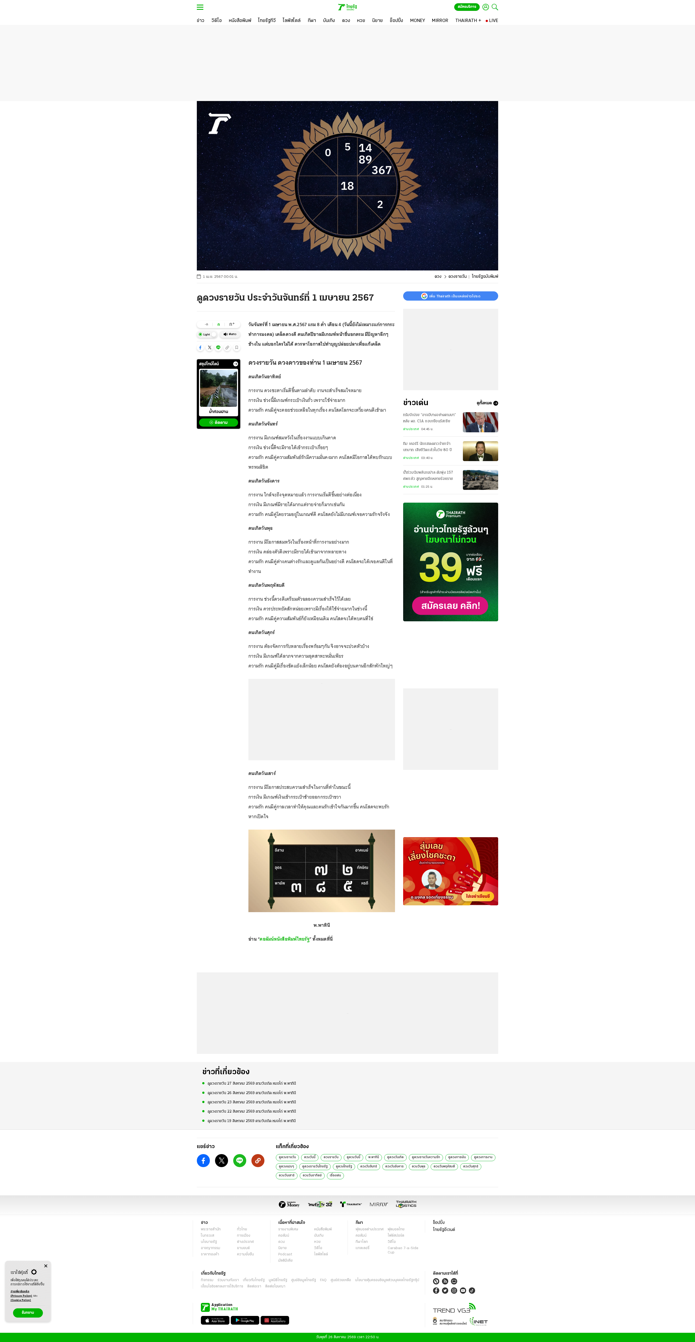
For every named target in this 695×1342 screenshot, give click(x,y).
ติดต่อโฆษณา (275, 1286)
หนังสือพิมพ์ (323, 1229)
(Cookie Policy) (21, 1300)
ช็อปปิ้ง (439, 1223)
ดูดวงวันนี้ (353, 1157)
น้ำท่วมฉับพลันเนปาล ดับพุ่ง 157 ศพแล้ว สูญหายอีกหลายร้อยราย (428, 476)
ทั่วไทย (242, 1229)
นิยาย (282, 1248)
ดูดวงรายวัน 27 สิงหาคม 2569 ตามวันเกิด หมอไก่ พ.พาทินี (252, 1084)
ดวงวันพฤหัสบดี (444, 1166)
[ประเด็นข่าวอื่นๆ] (235, 363)
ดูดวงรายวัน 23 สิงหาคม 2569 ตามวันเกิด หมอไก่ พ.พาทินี (252, 1102)
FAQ (323, 1280)
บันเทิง (319, 1236)
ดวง (438, 277)
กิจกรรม (207, 1280)
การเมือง (243, 1236)
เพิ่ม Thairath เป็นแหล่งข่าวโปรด (454, 296)
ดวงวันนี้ (309, 1157)
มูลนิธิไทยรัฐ (278, 1280)
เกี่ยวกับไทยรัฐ (254, 1280)
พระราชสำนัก (211, 1229)
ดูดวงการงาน (483, 1157)
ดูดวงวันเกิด (395, 1157)
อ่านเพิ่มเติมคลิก (21, 1293)
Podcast (285, 1254)
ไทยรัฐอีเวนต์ (444, 1230)
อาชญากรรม (210, 1248)
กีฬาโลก (362, 1242)
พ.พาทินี (373, 1157)
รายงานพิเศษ (288, 1229)
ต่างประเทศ (411, 429)
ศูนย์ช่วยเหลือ (341, 1280)
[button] (200, 347)
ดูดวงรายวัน (287, 1157)
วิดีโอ (318, 1248)
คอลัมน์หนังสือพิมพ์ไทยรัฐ (284, 939)
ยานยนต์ (243, 1248)
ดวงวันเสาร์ (287, 1175)
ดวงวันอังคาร (394, 1166)
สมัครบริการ (467, 7)
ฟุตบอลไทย (396, 1229)
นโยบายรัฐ (209, 1242)
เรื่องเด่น (335, 1175)
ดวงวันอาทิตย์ (312, 1175)
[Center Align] (45, 1266)
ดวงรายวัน (457, 277)
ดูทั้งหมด (484, 403)
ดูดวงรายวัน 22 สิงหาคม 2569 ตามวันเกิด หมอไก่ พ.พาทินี (252, 1112)
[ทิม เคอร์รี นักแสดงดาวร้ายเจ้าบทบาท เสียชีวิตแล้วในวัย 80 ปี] (480, 451)
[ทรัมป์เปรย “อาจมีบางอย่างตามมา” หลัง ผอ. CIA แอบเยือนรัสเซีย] (480, 422)
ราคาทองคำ (210, 1254)
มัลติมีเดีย (285, 1261)
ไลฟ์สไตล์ (321, 1254)
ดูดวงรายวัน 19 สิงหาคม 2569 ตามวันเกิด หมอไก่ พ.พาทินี (252, 1121)
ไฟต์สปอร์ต (396, 1236)
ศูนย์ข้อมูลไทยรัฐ (303, 1280)
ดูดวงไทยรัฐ (344, 1166)
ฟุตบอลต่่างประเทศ (370, 1229)
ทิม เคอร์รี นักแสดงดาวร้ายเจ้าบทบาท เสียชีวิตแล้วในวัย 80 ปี (427, 447)
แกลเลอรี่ (362, 1248)
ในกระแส (207, 1236)
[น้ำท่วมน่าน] (218, 388)
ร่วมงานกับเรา (228, 1280)
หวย (317, 1242)
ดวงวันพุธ (418, 1166)
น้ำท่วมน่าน (218, 412)
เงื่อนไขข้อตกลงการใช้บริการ (222, 1286)
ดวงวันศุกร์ (470, 1166)
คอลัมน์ (283, 1236)
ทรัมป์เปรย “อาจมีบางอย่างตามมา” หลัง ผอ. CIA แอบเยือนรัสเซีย (429, 418)
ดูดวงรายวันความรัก (426, 1157)
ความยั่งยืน (245, 1254)
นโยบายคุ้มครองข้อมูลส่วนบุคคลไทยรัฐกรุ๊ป (387, 1280)
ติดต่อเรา (254, 1286)
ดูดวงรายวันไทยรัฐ (315, 1166)
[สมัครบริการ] (450, 562)
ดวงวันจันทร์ (368, 1166)
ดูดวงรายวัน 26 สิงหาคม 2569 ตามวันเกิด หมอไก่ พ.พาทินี (252, 1093)
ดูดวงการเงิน (457, 1157)
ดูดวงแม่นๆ (286, 1166)
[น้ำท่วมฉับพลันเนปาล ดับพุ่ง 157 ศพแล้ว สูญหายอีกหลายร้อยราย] (480, 480)
